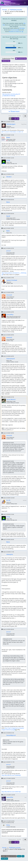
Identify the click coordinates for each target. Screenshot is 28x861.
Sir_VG (8, 500)
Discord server (14, 30)
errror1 (8, 251)
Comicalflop (9, 314)
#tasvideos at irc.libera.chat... (15, 31)
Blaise (8, 202)
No (14, 41)
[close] (25, 19)
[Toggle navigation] (25, 2)
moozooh (9, 295)
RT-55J (8, 160)
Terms (19, 856)
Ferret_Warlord (10, 399)
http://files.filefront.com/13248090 (10, 775)
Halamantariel (10, 358)
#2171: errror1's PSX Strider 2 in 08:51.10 (12, 132)
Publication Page (5, 60)
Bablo (8, 231)
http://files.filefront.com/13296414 (10, 791)
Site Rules (22, 28)
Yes (14, 46)
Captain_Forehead (11, 280)
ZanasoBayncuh (11, 735)
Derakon (9, 177)
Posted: (8, 121)
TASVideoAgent (10, 124)
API (23, 856)
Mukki (8, 137)
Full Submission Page (21, 58)
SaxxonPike (9, 797)
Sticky (8, 825)
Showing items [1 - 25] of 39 (14, 116)
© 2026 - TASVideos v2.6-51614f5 (9, 856)
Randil (8, 216)
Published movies (16, 10)
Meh (14, 50)
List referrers (4, 858)
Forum (4, 10)
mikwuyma (9, 554)
